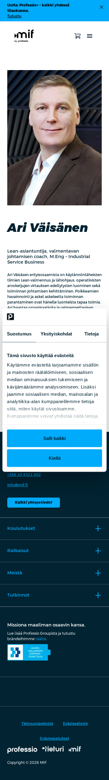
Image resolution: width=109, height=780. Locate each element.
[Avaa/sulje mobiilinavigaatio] (89, 36)
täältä (40, 639)
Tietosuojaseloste (37, 724)
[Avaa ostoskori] (77, 36)
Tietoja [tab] (91, 333)
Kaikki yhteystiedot (33, 502)
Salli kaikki (54, 438)
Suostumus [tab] (19, 333)
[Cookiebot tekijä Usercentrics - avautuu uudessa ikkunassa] (77, 317)
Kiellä (55, 458)
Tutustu (14, 16)
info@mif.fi (17, 485)
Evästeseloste (75, 724)
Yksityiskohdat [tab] (56, 333)
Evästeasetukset (54, 738)
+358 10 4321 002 (24, 475)
